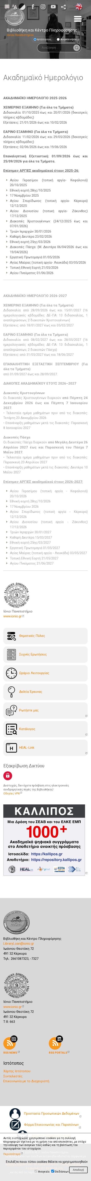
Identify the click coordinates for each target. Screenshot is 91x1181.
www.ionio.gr (12, 616)
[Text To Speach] (7, 6)
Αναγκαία (43, 1171)
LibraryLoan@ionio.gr (18, 944)
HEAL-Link (26, 747)
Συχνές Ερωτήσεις (33, 654)
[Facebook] (34, 6)
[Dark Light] (22, 6)
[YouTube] (54, 6)
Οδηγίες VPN (11, 793)
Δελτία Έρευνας (30, 691)
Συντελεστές (13, 1076)
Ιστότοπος (44, 39)
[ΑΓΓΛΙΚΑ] (79, 6)
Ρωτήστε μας (29, 710)
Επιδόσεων (62, 1171)
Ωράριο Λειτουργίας (34, 673)
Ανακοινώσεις (70, 39)
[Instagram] (44, 6)
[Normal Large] (14, 6)
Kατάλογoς (27, 729)
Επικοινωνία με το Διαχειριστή (26, 1081)
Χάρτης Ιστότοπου (16, 1071)
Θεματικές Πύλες (32, 636)
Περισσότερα (11, 1154)
